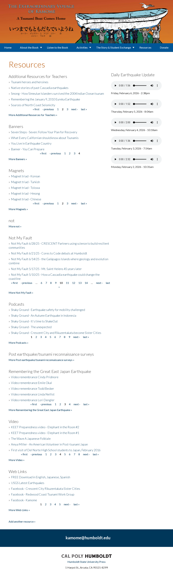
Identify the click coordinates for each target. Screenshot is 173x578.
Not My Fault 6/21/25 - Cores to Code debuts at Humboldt (49, 253)
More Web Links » (19, 510)
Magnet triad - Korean (25, 176)
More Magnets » (18, 209)
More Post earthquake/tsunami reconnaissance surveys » (41, 359)
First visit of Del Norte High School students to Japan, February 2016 (56, 450)
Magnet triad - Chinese (26, 199)
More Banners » (18, 159)
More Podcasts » (18, 342)
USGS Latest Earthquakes (27, 483)
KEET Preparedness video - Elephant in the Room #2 (45, 427)
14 (86, 282)
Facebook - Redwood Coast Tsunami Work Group (42, 494)
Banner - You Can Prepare (27, 149)
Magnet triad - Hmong (25, 193)
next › (74, 109)
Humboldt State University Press (86, 561)
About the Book (29, 47)
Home (7, 47)
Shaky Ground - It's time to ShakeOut (34, 321)
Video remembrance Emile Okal (31, 383)
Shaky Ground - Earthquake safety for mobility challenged (48, 310)
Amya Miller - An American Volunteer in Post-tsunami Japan (49, 444)
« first (36, 109)
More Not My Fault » (21, 292)
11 (67, 282)
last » (84, 109)
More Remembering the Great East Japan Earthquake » (40, 409)
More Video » (16, 460)
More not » (15, 226)
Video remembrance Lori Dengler (33, 400)
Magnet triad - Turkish (25, 182)
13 (79, 282)
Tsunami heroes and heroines (29, 82)
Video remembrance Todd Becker (32, 388)
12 (73, 282)
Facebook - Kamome (24, 500)
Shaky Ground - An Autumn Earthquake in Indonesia (43, 315)
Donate (164, 47)
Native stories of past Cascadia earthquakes (39, 88)
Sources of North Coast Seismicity (33, 105)
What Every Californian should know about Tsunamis (45, 138)
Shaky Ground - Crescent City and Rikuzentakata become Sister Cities (56, 333)
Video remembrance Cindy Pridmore (34, 377)
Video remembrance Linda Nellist (33, 394)
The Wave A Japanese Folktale (31, 438)
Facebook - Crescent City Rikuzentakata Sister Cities (45, 488)
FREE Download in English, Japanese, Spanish (40, 477)
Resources (145, 47)
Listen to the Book (57, 47)
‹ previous (48, 109)
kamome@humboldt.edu (88, 537)
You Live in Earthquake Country (31, 143)
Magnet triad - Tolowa (25, 188)
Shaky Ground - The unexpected (31, 327)
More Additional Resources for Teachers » (33, 114)
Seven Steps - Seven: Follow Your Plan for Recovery (44, 132)
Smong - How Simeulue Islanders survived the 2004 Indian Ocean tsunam (57, 93)
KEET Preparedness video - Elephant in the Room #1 (45, 433)
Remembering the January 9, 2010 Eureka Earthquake (45, 99)
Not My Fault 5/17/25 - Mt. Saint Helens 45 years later (46, 269)
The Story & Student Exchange (113, 47)
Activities (82, 47)
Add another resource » (22, 521)
